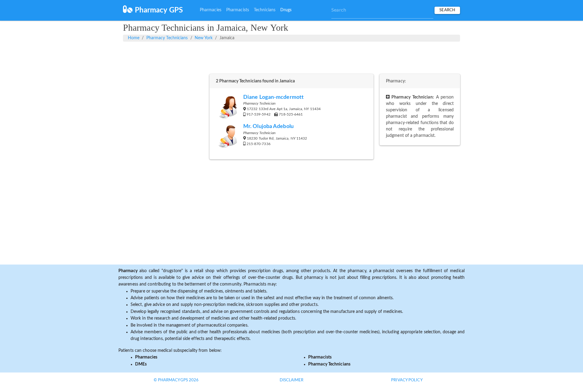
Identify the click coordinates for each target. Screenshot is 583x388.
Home (133, 38)
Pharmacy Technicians (167, 38)
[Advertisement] (291, 57)
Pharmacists (237, 10)
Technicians (264, 10)
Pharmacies (210, 10)
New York (204, 38)
